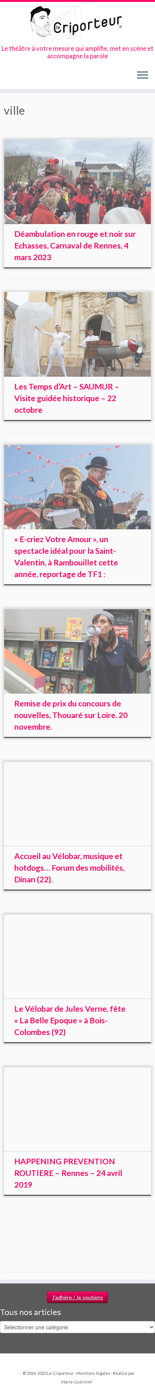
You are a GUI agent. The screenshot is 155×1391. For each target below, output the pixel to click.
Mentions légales (93, 1373)
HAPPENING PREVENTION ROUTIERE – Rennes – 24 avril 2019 (68, 1172)
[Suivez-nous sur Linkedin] (40, 77)
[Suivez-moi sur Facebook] (21, 77)
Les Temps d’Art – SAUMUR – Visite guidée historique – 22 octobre (66, 398)
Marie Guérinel (76, 1381)
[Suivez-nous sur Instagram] (27, 77)
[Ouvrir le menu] (142, 75)
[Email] (14, 77)
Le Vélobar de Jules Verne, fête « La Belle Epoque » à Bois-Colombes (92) (70, 1020)
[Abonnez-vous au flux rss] (8, 77)
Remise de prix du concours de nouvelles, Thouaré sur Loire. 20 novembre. (71, 715)
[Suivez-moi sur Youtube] (33, 77)
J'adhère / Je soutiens (77, 1297)
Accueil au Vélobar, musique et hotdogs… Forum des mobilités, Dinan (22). (69, 867)
